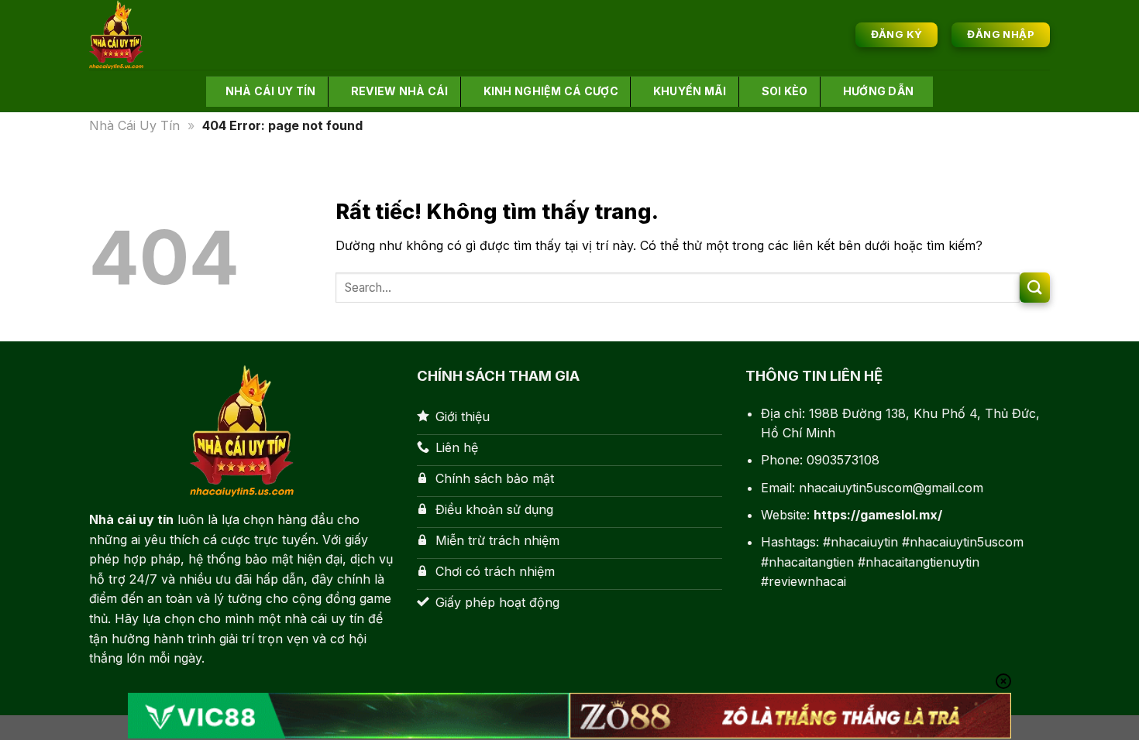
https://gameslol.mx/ (878, 514)
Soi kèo (785, 91)
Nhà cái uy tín (270, 91)
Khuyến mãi (690, 91)
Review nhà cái (400, 91)
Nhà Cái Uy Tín (134, 125)
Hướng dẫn (878, 91)
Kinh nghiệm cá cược (550, 91)
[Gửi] (1035, 287)
